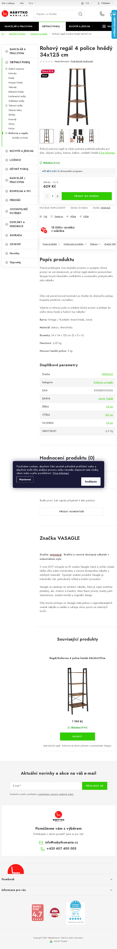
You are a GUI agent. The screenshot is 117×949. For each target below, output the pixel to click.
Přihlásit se (94, 785)
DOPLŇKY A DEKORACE (17, 224)
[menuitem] (20, 26)
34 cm (109, 406)
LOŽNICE (15, 160)
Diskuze (94, 244)
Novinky (15, 253)
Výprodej (15, 262)
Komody (12, 119)
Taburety (13, 87)
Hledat (80, 14)
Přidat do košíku (86, 196)
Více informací (61, 473)
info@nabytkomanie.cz (61, 842)
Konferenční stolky (17, 96)
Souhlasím (91, 481)
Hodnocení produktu (73, 244)
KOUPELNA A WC (20, 191)
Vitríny (12, 123)
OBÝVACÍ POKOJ (20, 62)
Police (11, 128)
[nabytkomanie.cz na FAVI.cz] (55, 912)
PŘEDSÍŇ (15, 200)
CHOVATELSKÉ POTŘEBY (19, 211)
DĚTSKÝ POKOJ (19, 169)
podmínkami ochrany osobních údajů (55, 794)
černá (102, 398)
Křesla (11, 78)
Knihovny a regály (18, 133)
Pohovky (13, 73)
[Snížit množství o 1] (47, 196)
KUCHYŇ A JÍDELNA (22, 151)
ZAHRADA (16, 235)
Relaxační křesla (16, 91)
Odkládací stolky (16, 100)
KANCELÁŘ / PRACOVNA (17, 180)
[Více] (108, 26)
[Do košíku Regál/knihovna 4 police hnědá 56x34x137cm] (77, 736)
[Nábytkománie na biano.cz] (38, 912)
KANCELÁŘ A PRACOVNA (18, 51)
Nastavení (25, 479)
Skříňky (12, 114)
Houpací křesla (16, 82)
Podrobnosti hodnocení (82, 61)
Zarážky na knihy (20, 137)
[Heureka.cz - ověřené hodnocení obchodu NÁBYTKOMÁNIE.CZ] (75, 912)
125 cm (109, 415)
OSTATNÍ (15, 244)
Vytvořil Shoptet (60, 941)
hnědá (109, 398)
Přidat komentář (71, 511)
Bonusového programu (72, 171)
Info (22, 3)
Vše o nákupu (8, 3)
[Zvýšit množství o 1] (57, 196)
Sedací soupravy (16, 68)
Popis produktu (50, 244)
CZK (87, 3)
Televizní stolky (16, 105)
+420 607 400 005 (103, 14)
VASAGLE (105, 207)
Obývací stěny (15, 110)
